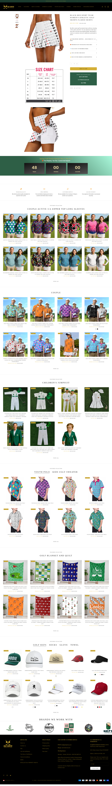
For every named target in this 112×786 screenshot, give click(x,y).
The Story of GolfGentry (26, 754)
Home (19, 6)
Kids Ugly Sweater (65, 472)
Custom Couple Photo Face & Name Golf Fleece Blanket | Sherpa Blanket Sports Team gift (15, 622)
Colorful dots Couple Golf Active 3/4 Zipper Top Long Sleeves (97, 273)
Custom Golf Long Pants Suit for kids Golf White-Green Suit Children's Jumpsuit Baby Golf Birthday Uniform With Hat (15, 415)
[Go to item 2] (17, 21)
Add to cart (83, 68)
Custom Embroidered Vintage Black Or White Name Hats (56, 701)
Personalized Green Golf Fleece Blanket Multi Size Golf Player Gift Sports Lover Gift (42, 588)
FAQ (21, 748)
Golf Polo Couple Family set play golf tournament (97, 324)
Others (69, 6)
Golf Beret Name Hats (77, 670)
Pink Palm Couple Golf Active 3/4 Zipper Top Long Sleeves (96, 240)
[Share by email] (79, 88)
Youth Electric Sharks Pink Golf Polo (42, 503)
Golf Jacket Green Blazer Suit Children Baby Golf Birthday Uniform (69, 448)
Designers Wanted (88, 6)
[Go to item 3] (17, 26)
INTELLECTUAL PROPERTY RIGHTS (29, 762)
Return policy (45, 748)
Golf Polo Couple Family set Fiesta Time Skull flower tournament (15, 324)
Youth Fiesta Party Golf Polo (69, 534)
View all (56, 281)
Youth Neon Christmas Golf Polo (42, 534)
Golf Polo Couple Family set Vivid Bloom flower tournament (42, 359)
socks (53, 645)
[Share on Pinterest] (77, 88)
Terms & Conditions (25, 757)
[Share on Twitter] (76, 88)
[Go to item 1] (17, 16)
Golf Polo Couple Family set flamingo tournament (97, 359)
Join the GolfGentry (25, 751)
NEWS (21, 759)
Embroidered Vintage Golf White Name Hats (34, 671)
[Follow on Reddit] (10, 775)
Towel (74, 645)
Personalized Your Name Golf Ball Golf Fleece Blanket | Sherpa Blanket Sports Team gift (15, 588)
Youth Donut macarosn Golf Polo (15, 503)
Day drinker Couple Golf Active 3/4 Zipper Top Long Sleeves (69, 273)
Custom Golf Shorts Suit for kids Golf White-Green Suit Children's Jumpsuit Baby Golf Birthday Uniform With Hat (42, 415)
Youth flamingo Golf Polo (96, 503)
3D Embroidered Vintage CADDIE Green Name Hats (13, 671)
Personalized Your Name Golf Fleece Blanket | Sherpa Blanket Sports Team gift (42, 622)
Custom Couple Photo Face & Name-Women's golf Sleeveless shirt (70, 359)
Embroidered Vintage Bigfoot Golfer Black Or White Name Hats (34, 702)
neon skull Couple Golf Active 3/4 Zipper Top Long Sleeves (42, 240)
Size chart (44, 751)
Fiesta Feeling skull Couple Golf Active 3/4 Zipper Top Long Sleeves (42, 273)
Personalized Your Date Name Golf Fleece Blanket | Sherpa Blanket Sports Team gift (97, 588)
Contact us (23, 745)
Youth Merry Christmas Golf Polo (96, 534)
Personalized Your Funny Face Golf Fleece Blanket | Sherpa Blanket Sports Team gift (69, 588)
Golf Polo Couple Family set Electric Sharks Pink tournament (69, 324)
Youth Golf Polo (59, 6)
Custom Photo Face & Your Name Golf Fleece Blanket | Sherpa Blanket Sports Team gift (69, 622)
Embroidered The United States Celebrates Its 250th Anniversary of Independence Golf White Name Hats (13, 702)
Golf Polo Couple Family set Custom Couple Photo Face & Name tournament (42, 324)
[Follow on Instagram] (7, 775)
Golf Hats (40, 645)
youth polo (42, 472)
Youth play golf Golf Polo (15, 534)
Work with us (77, 6)
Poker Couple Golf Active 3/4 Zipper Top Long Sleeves (69, 240)
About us (22, 743)
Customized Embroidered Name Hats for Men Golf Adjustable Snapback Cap (78, 702)
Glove (64, 645)
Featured (26, 6)
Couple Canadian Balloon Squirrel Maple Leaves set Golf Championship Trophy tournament (15, 360)
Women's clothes (47, 6)
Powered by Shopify (54, 780)
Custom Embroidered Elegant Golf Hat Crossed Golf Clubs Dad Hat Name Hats (99, 702)
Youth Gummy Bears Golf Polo (69, 503)
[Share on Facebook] (74, 88)
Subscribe (95, 768)
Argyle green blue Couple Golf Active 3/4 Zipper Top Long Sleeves (15, 240)
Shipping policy (46, 745)
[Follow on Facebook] (3, 775)
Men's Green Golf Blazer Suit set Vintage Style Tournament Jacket (15, 448)
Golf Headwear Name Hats (99, 670)
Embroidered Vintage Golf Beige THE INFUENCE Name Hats (56, 671)
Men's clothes (36, 6)
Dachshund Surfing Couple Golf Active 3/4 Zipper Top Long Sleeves (15, 273)
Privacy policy (45, 743)
